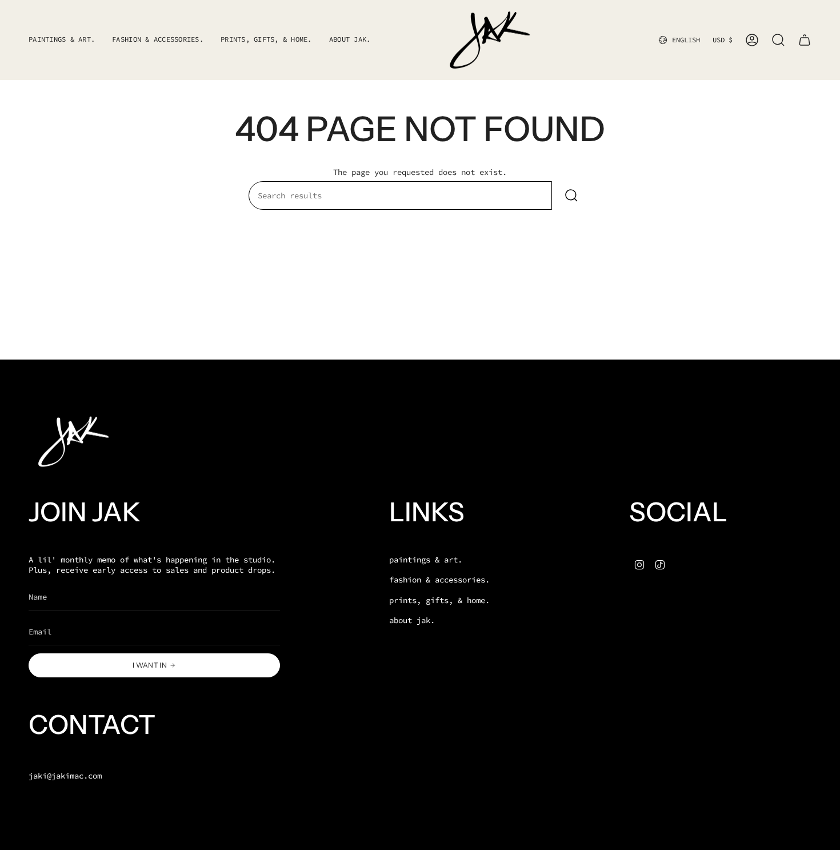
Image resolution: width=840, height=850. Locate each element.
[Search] (571, 195)
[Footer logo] (71, 441)
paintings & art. (425, 559)
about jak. (412, 620)
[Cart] (804, 40)
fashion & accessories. (439, 579)
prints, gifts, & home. (439, 600)
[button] (157, 40)
